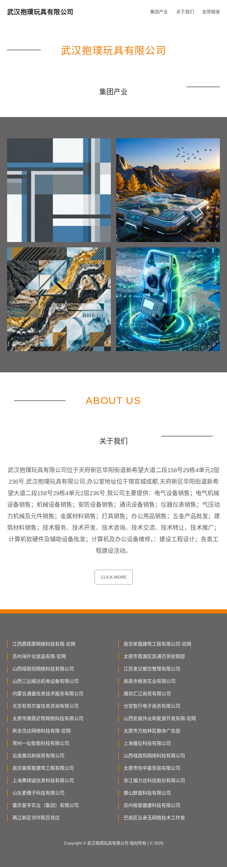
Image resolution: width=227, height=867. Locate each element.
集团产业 (159, 11)
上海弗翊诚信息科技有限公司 (43, 780)
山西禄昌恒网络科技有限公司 (43, 668)
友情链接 (211, 11)
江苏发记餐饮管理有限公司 (152, 668)
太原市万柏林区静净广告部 (152, 730)
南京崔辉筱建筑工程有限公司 (43, 768)
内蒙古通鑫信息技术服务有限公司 (47, 693)
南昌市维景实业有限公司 (150, 681)
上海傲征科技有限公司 (147, 743)
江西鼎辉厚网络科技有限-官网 (43, 644)
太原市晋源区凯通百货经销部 (154, 656)
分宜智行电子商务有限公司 (152, 706)
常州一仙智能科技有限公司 (40, 743)
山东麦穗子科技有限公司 (38, 792)
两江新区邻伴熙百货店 (36, 817)
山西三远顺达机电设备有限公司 (45, 681)
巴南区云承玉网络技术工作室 (154, 817)
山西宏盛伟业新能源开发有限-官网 (160, 718)
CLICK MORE (114, 577)
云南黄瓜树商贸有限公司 (38, 755)
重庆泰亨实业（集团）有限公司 (45, 805)
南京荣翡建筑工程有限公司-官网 (157, 644)
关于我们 (185, 11)
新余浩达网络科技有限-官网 (41, 730)
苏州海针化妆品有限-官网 (39, 656)
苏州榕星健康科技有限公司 (152, 805)
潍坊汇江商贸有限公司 (147, 693)
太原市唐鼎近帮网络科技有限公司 (47, 718)
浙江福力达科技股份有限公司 (154, 780)
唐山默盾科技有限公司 (147, 792)
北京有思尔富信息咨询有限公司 (45, 706)
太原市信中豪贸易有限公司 (152, 768)
